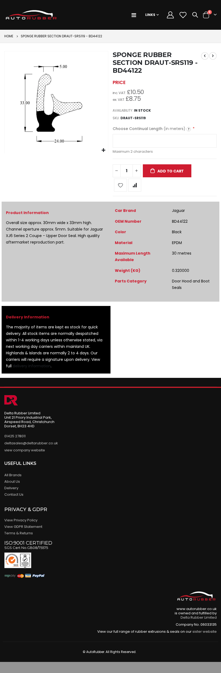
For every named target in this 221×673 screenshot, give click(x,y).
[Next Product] (213, 56)
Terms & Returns (18, 533)
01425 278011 (15, 436)
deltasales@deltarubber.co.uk (31, 443)
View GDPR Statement (23, 526)
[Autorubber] (31, 15)
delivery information (32, 366)
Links (150, 14)
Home (8, 36)
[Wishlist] (182, 14)
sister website (204, 631)
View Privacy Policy (20, 520)
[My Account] (170, 14)
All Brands (13, 475)
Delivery (11, 488)
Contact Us (13, 494)
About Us (12, 481)
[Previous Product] (205, 56)
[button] (103, 150)
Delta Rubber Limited (199, 617)
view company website (24, 450)
